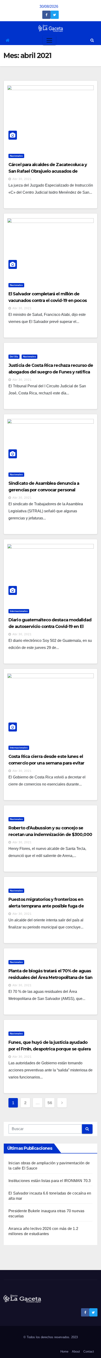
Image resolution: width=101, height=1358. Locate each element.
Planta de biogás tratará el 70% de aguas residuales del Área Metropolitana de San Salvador (50, 977)
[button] (92, 40)
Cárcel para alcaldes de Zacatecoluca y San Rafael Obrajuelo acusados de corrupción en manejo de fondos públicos (50, 171)
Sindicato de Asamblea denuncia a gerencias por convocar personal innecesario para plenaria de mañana (46, 490)
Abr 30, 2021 (22, 179)
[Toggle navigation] (49, 40)
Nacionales (16, 156)
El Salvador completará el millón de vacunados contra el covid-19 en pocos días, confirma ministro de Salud (47, 300)
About (76, 1351)
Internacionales (19, 611)
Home (64, 1351)
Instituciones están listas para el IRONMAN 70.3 (49, 1181)
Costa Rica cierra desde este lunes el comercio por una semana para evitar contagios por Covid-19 (46, 763)
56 (49, 1102)
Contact (88, 1351)
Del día (14, 356)
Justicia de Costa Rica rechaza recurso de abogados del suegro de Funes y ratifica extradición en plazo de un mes (50, 372)
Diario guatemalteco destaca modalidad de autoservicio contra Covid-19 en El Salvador (49, 626)
